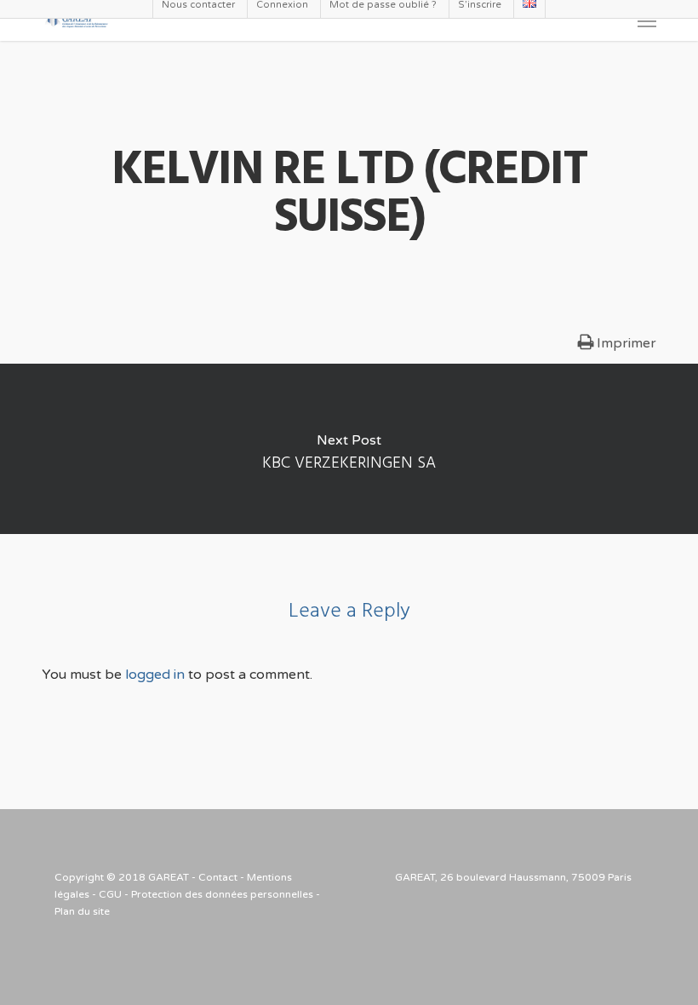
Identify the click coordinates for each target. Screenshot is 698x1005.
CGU (110, 894)
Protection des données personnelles (222, 894)
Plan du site (82, 911)
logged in (155, 674)
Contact (217, 877)
